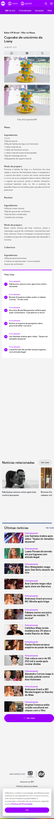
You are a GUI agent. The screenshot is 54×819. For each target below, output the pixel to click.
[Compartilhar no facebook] (27, 53)
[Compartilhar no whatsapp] (11, 53)
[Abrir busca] (45, 3)
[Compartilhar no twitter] (42, 53)
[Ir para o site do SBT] (41, 774)
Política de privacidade (27, 786)
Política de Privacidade (22, 804)
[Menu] (51, 3)
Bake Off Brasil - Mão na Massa (19, 32)
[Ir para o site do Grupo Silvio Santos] (22, 774)
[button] (20, 484)
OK (27, 810)
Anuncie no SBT (27, 782)
